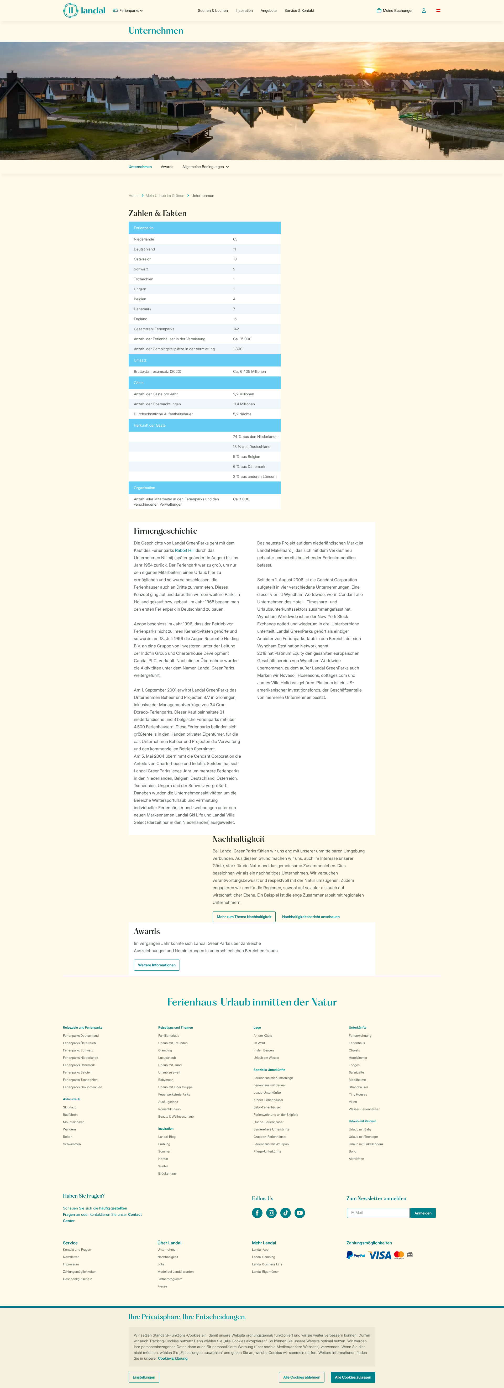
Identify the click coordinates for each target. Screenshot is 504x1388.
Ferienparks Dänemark (79, 1065)
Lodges (354, 1065)
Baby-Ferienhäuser (267, 1107)
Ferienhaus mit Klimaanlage (273, 1078)
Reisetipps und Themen (175, 1027)
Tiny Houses (358, 1094)
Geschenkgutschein (77, 1279)
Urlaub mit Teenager (363, 1137)
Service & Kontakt (299, 10)
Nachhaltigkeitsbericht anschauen (311, 916)
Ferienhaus (357, 1043)
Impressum (71, 1264)
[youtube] (300, 1216)
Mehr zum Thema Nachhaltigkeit (244, 916)
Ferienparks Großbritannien (82, 1087)
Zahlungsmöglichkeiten (80, 1272)
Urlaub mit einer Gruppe (175, 1087)
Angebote (269, 10)
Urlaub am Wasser (266, 1058)
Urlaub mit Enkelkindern (366, 1144)
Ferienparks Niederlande (80, 1058)
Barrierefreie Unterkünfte (272, 1129)
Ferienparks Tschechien (80, 1080)
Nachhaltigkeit (168, 1257)
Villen (353, 1102)
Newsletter (71, 1257)
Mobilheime (357, 1080)
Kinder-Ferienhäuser (268, 1100)
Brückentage (167, 1173)
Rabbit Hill (185, 550)
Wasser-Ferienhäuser (364, 1109)
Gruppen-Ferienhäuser (270, 1137)
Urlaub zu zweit (169, 1072)
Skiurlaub (69, 1107)
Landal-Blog (167, 1137)
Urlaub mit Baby (360, 1129)
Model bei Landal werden (176, 1272)
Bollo (352, 1151)
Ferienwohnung (360, 1036)
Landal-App (260, 1249)
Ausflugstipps (168, 1102)
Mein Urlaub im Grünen (165, 195)
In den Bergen (264, 1050)
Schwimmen (72, 1144)
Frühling (164, 1144)
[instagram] (272, 1216)
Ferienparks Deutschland (81, 1036)
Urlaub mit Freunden (173, 1043)
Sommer (164, 1151)
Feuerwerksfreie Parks (174, 1094)
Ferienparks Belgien (77, 1072)
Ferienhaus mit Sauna (269, 1085)
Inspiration (244, 10)
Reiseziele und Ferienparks (82, 1027)
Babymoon (166, 1080)
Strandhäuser (358, 1087)
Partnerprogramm (170, 1279)
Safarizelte (356, 1072)
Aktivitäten (356, 1159)
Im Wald (259, 1043)
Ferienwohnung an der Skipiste (276, 1115)
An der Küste (263, 1036)
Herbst (163, 1159)
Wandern (69, 1129)
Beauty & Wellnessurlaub (176, 1116)
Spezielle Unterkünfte (269, 1070)
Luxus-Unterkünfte (267, 1092)
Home (134, 195)
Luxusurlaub (167, 1058)
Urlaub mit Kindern (362, 1121)
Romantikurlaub (169, 1109)
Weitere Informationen (157, 965)
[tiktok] (286, 1216)
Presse (162, 1286)
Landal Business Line (267, 1264)
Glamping (165, 1050)
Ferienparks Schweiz (78, 1050)
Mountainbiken (74, 1122)
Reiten (67, 1137)
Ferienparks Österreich (79, 1043)
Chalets (354, 1050)
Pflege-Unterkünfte (267, 1151)
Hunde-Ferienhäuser (269, 1122)
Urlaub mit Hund (170, 1065)
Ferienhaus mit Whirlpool (272, 1144)
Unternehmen (167, 1249)
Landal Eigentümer (265, 1272)
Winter (163, 1166)
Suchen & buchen (213, 10)
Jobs (161, 1264)
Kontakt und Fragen (77, 1249)
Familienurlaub (168, 1036)
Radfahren (70, 1115)
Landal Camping (263, 1257)
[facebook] (258, 1216)
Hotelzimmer (358, 1058)
